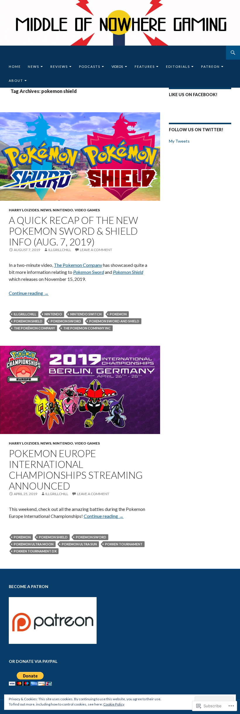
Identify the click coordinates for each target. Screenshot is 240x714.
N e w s (33, 66)
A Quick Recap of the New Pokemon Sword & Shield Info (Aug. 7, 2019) (73, 231)
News (45, 210)
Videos (117, 66)
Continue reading (29, 293)
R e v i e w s (58, 66)
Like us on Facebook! (193, 94)
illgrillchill (59, 250)
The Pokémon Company (34, 328)
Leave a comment (96, 250)
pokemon (118, 314)
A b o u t (16, 80)
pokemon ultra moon (34, 544)
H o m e (14, 66)
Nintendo (63, 210)
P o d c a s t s (89, 66)
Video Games (87, 210)
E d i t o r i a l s (177, 66)
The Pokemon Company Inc (87, 328)
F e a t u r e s (144, 66)
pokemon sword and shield (114, 321)
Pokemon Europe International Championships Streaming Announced (76, 469)
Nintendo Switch (86, 314)
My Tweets (179, 141)
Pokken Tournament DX (35, 551)
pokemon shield (28, 321)
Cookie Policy (113, 704)
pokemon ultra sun (79, 544)
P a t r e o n (210, 66)
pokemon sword (66, 321)
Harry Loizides (24, 210)
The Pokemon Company (78, 265)
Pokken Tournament (124, 544)
